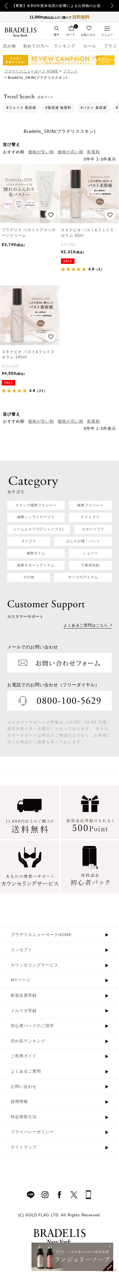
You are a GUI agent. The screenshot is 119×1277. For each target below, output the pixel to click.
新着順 (93, 152)
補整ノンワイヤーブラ (36, 517)
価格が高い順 (70, 152)
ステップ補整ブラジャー (36, 505)
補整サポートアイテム (36, 565)
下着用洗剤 (90, 565)
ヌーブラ (28, 541)
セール (89, 46)
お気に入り (88, 34)
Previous (6, 6)
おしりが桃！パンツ (83, 541)
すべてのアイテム (83, 577)
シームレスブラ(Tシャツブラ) (38, 529)
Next (114, 6)
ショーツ (90, 553)
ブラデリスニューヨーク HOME (31, 71)
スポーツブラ (93, 529)
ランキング (64, 46)
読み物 (9, 46)
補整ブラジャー (90, 505)
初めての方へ (34, 46)
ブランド (70, 71)
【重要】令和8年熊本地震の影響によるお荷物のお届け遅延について (59, 6)
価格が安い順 (41, 152)
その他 (28, 577)
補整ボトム (36, 553)
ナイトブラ (90, 517)
